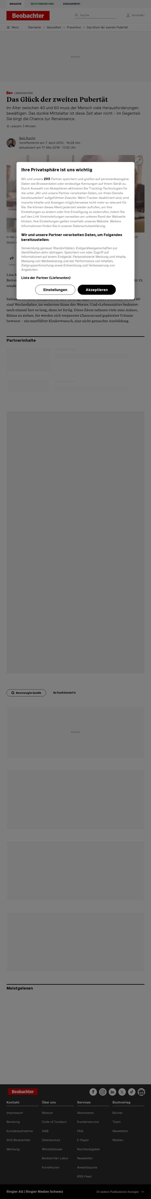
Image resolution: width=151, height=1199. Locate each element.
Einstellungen (55, 290)
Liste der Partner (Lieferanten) (46, 278)
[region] (75, 230)
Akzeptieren (97, 290)
